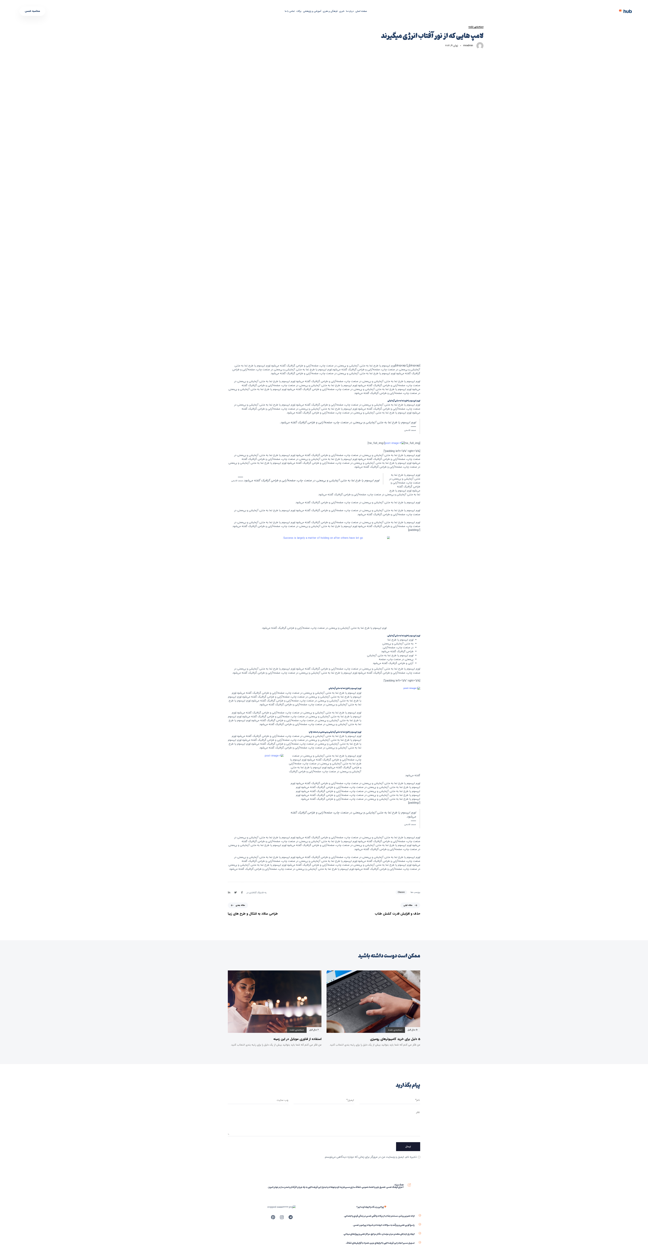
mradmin (468, 45)
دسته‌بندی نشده (475, 26)
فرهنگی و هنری (330, 11)
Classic (401, 892)
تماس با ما (290, 11)
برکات (298, 11)
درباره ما (350, 11)
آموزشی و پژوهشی (312, 11)
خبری (341, 11)
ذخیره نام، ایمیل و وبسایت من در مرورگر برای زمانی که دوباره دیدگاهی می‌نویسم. (370, 1157)
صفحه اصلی (361, 11)
